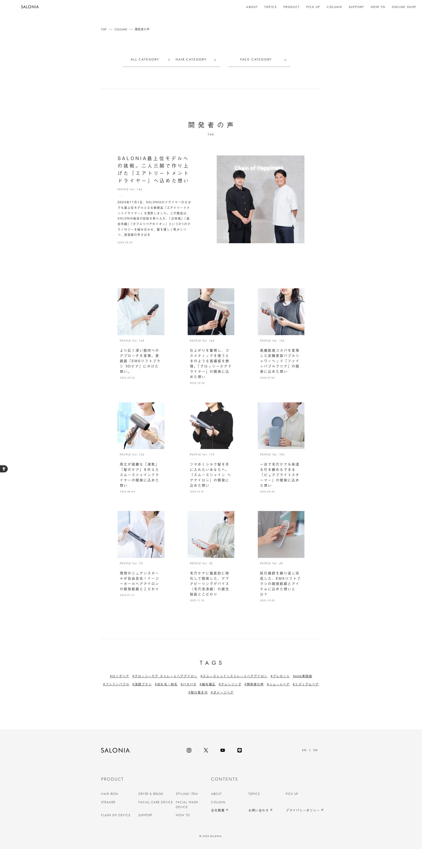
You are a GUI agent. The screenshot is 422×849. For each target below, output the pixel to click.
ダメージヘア (223, 692)
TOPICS (254, 794)
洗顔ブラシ (143, 684)
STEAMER (108, 802)
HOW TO (183, 815)
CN (315, 750)
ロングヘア (120, 676)
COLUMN (218, 802)
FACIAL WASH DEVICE (187, 805)
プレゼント (281, 676)
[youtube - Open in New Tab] (222, 750)
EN (304, 750)
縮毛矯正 (209, 684)
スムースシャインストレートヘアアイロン (235, 676)
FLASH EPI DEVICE (115, 815)
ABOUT (216, 794)
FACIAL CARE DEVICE (155, 802)
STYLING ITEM (187, 794)
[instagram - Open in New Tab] (189, 750)
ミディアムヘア (307, 684)
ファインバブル (117, 684)
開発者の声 (255, 684)
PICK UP (292, 794)
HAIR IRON (109, 794)
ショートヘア (279, 684)
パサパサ (189, 684)
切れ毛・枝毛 (167, 684)
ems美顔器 (303, 676)
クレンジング (231, 684)
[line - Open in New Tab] (239, 750)
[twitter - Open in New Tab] (206, 750)
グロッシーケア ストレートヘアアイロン (166, 676)
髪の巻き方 (199, 692)
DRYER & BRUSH (151, 794)
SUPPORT (145, 815)
